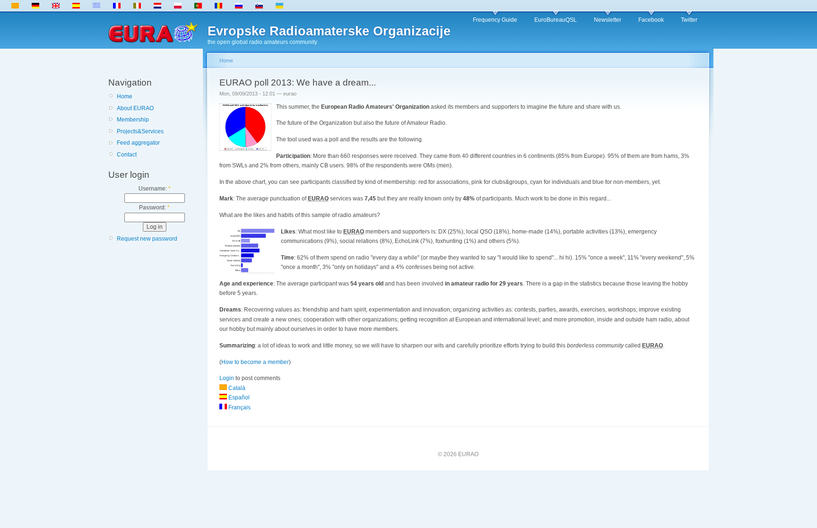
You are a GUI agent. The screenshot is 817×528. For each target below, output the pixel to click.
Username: (155, 188)
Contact (127, 154)
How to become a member (255, 362)
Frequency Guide (495, 20)
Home (124, 96)
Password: (154, 207)
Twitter (689, 20)
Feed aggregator (138, 142)
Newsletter (607, 20)
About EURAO (135, 108)
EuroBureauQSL (555, 20)
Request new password (147, 238)
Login (226, 378)
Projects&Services (140, 131)
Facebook (651, 20)
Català (236, 388)
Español (238, 397)
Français (239, 407)
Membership (133, 119)
